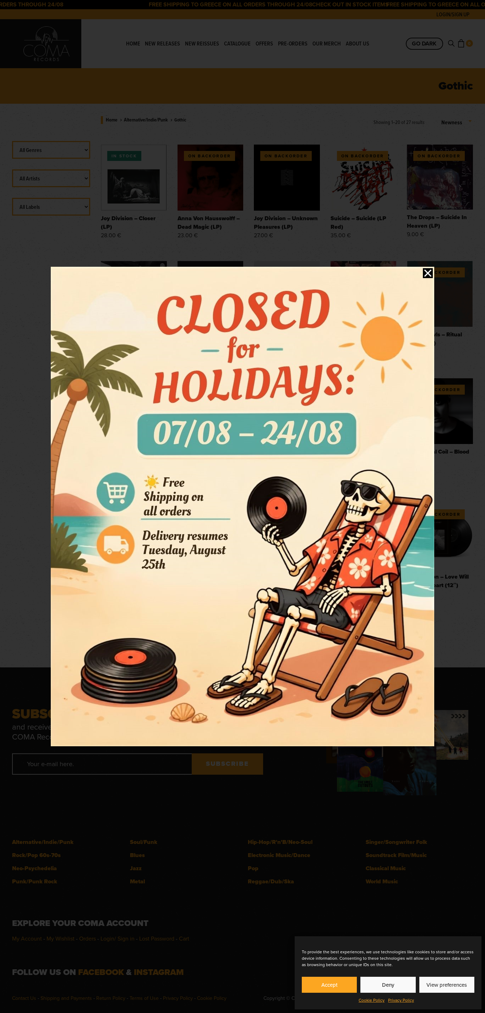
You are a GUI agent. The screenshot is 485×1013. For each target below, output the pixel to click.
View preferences (446, 985)
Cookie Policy (372, 1000)
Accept (329, 985)
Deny (388, 985)
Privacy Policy (401, 1000)
